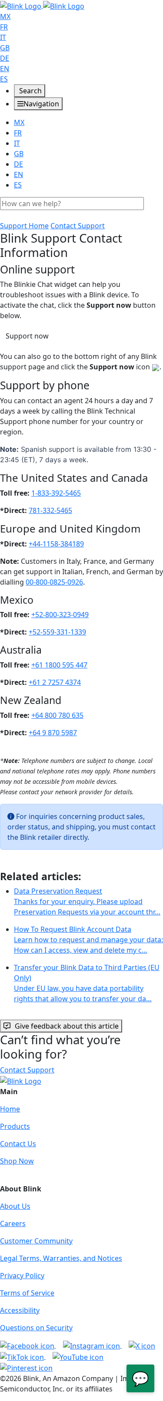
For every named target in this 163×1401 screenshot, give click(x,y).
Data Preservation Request (87, 901)
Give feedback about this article (67, 1026)
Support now (27, 336)
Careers (13, 1223)
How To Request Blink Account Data (88, 939)
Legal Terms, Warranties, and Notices (61, 1258)
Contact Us (18, 1143)
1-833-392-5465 (56, 493)
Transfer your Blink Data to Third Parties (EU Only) (87, 983)
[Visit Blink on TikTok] (23, 1356)
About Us (15, 1206)
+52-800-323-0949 (60, 614)
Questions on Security (36, 1327)
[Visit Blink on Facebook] (28, 1345)
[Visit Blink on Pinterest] (26, 1367)
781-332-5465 (50, 510)
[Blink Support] (42, 5)
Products (15, 1126)
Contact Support (77, 225)
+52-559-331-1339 (57, 632)
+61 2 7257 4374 (55, 682)
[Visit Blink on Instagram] (92, 1345)
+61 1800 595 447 (59, 665)
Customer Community (36, 1241)
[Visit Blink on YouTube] (78, 1356)
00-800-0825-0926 (54, 582)
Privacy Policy (22, 1275)
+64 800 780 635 (57, 715)
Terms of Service (27, 1293)
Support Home (24, 225)
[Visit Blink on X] (142, 1345)
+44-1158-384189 (56, 544)
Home (10, 1109)
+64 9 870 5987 (53, 732)
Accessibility (20, 1310)
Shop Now (17, 1161)
